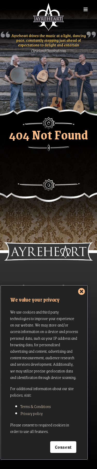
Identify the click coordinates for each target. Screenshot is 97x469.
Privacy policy (31, 413)
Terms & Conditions (35, 406)
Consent (63, 447)
